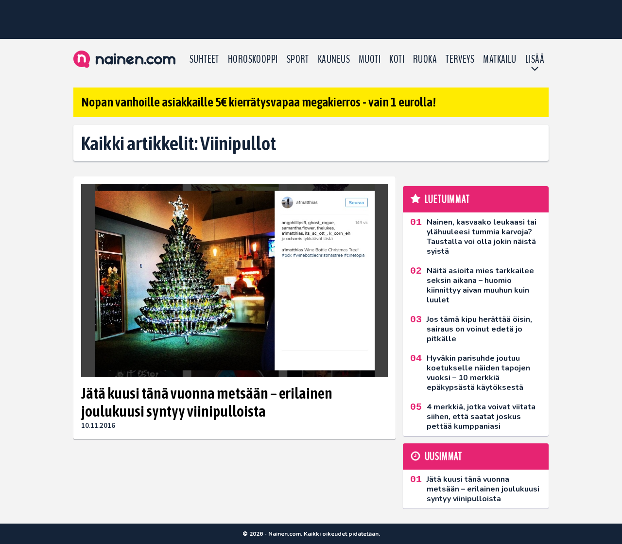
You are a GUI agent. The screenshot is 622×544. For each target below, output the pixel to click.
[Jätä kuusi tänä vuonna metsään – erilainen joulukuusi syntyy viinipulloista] (234, 281)
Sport (298, 59)
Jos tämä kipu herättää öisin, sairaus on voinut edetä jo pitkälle (479, 329)
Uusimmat (443, 456)
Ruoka (425, 59)
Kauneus (334, 59)
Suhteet (204, 59)
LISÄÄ (534, 59)
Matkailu (500, 59)
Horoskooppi (253, 59)
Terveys (460, 59)
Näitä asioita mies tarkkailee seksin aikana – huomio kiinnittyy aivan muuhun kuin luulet (480, 285)
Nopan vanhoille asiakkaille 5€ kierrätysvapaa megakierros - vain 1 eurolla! (258, 102)
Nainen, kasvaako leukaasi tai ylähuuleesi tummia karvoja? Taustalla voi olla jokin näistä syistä (481, 237)
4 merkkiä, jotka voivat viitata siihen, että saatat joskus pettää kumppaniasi (481, 417)
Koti (396, 59)
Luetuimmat (447, 199)
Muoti (369, 59)
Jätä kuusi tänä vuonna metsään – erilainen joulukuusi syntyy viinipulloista (206, 402)
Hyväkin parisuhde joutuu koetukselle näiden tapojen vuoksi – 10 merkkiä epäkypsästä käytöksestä (478, 373)
